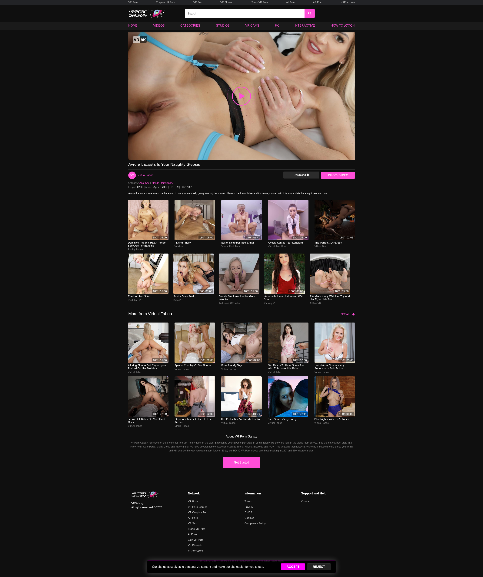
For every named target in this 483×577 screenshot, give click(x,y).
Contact (305, 501)
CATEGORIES (190, 25)
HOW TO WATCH (343, 25)
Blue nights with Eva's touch (331, 419)
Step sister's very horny (282, 419)
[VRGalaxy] (145, 494)
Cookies (249, 517)
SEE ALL (346, 314)
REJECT (319, 566)
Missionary (167, 183)
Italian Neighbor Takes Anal (237, 242)
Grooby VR (270, 303)
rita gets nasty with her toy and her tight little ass (330, 298)
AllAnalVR (315, 303)
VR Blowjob (226, 2)
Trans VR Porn (259, 2)
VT (132, 175)
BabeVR (177, 300)
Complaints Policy (255, 523)
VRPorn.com (348, 2)
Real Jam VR (135, 300)
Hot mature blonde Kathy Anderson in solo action (330, 367)
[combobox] (245, 13)
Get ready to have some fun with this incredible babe (286, 367)
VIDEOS (159, 25)
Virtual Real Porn (230, 246)
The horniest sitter (139, 296)
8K (277, 25)
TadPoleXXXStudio (229, 303)
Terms (248, 501)
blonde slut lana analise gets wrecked (237, 298)
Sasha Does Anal (183, 296)
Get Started (241, 462)
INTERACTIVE (305, 25)
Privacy (249, 506)
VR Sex (197, 2)
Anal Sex (144, 183)
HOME (132, 25)
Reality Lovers (136, 249)
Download (300, 174)
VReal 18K (320, 246)
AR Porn (317, 2)
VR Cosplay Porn (198, 512)
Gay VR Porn (196, 539)
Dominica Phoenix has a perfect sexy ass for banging (147, 244)
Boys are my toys (231, 365)
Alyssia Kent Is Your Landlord (285, 242)
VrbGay (179, 246)
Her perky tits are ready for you (241, 419)
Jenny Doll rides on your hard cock (146, 421)
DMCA (248, 512)
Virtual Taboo (145, 175)
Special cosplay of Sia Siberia (193, 365)
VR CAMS (252, 25)
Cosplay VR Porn (165, 2)
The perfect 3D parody (328, 242)
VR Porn (133, 2)
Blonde (155, 183)
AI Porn (290, 2)
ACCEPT (293, 566)
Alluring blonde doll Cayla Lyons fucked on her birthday (147, 367)
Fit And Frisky (183, 242)
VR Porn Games (197, 506)
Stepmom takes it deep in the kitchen (193, 421)
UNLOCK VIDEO (337, 175)
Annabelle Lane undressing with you (283, 298)
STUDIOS (223, 25)
